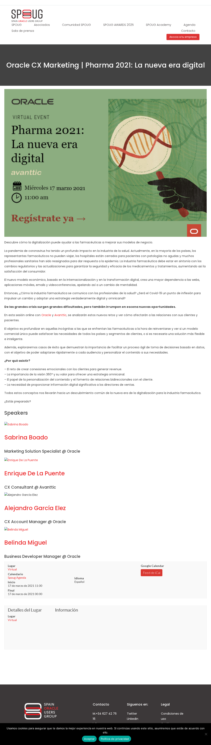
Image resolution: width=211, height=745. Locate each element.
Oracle (46, 315)
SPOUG (17, 25)
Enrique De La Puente (34, 473)
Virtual (12, 569)
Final (11, 590)
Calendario (15, 574)
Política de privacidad (115, 738)
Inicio (11, 582)
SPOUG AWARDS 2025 (118, 25)
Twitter (132, 714)
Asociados (42, 25)
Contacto (188, 31)
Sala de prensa (23, 31)
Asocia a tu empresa (183, 37)
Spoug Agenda (17, 577)
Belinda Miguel (25, 543)
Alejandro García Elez (35, 508)
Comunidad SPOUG (76, 25)
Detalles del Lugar (25, 610)
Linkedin (132, 719)
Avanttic (60, 315)
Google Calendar (152, 566)
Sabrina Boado (26, 437)
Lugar (11, 566)
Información (66, 610)
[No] (206, 734)
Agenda (189, 25)
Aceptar (89, 738)
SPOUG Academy (158, 25)
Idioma (79, 578)
